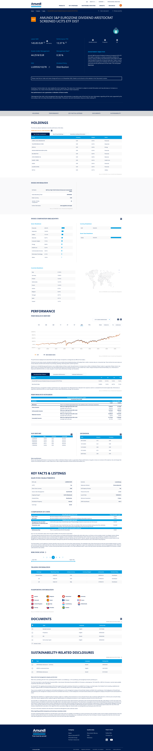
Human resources (73, 740)
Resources (112, 5)
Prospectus (45, 632)
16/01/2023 (105, 668)
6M (53, 325)
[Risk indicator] (45, 552)
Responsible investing (88, 5)
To (113, 325)
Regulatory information (85, 749)
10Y (82, 325)
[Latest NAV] (44, 42)
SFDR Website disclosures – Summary (44, 664)
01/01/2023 (105, 672)
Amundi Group (72, 737)
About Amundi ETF (73, 735)
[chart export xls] (118, 319)
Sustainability (115, 113)
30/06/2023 (101, 640)
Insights (102, 5)
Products (62, 5)
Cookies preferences (117, 749)
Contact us (109, 735)
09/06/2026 (101, 632)
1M (39, 325)
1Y (60, 325)
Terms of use (108, 749)
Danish (80, 636)
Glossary (89, 737)
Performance (53, 113)
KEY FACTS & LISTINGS (75, 113)
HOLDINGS (35, 113)
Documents (96, 113)
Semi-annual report (47, 640)
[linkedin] (107, 740)
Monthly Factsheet (46, 629)
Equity (43, 11)
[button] (117, 11)
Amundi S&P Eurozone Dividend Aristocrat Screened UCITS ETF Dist (63, 11)
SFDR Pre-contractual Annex (42, 668)
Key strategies (73, 5)
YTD (89, 325)
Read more (91, 65)
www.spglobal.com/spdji (66, 205)
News (70, 733)
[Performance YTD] (66, 42)
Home (32, 11)
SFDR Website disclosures (42, 672)
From (100, 325)
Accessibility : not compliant (98, 749)
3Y (67, 325)
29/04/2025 (105, 664)
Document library (92, 733)
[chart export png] (121, 319)
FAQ (88, 735)
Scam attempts (76, 749)
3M (46, 325)
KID (43, 636)
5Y (74, 325)
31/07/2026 (101, 629)
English (80, 629)
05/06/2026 (101, 636)
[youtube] (111, 740)
